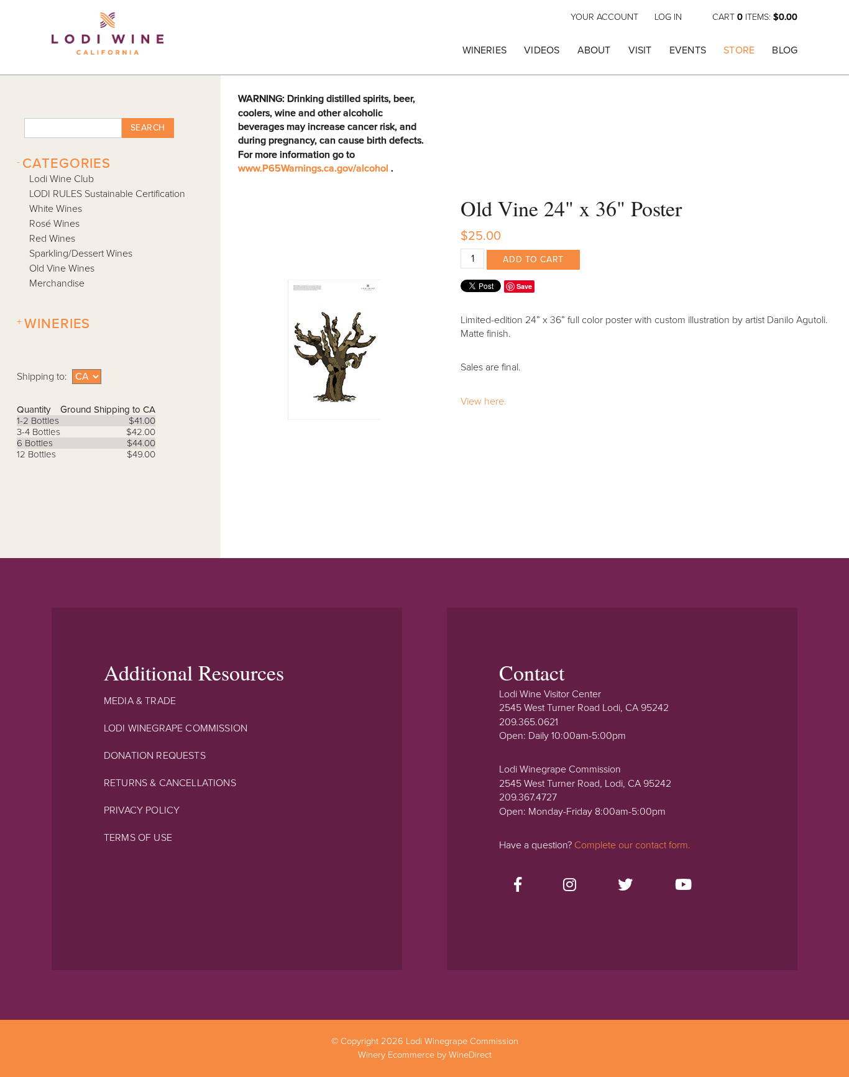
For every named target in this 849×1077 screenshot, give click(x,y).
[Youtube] (683, 885)
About (594, 50)
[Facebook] (517, 885)
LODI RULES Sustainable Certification (107, 194)
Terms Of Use (138, 838)
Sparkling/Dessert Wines (80, 253)
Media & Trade (140, 701)
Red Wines (52, 238)
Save (524, 286)
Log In (668, 17)
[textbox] (72, 128)
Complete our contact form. (632, 845)
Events (687, 50)
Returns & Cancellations (170, 783)
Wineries (484, 50)
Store (739, 50)
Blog (784, 50)
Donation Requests (155, 755)
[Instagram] (569, 885)
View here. (484, 401)
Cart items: (754, 17)
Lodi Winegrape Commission (107, 40)
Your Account (604, 17)
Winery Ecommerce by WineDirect (425, 1055)
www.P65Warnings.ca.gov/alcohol (314, 168)
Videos (541, 50)
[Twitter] (625, 885)
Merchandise (57, 283)
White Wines (55, 209)
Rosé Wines (54, 224)
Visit (640, 50)
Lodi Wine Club (61, 179)
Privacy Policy (142, 810)
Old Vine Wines (61, 268)
